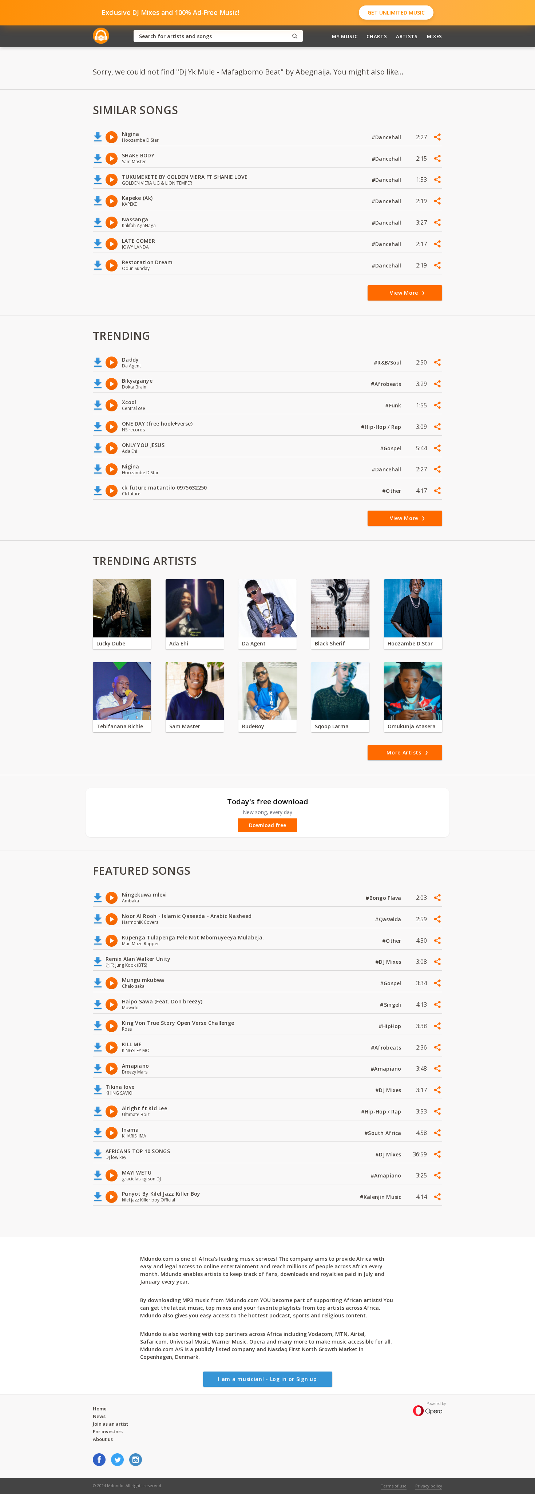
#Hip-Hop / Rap (382, 426)
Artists (407, 36)
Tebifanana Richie (119, 726)
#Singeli (391, 1004)
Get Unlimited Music (396, 12)
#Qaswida (389, 919)
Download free (267, 825)
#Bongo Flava (384, 897)
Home (100, 1408)
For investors (108, 1431)
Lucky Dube (110, 643)
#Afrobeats (387, 383)
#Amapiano (386, 1068)
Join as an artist (110, 1424)
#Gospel (391, 448)
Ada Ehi (178, 643)
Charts (376, 36)
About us (103, 1439)
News (99, 1416)
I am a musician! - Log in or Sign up (267, 1379)
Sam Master (184, 726)
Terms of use (394, 1486)
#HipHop (391, 1026)
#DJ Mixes (389, 961)
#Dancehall (387, 137)
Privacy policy (428, 1486)
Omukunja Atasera (412, 726)
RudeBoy (253, 726)
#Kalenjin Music (381, 1196)
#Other (392, 490)
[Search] (294, 36)
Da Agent (254, 643)
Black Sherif (330, 643)
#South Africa (383, 1132)
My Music (344, 36)
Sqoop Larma (332, 726)
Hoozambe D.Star (410, 643)
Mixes (434, 36)
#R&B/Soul (388, 362)
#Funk (394, 405)
